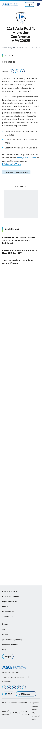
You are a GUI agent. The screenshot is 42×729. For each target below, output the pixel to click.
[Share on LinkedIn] (22, 71)
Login (29, 4)
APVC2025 (35, 48)
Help (4, 650)
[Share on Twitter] (17, 71)
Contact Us (6, 682)
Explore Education (10, 601)
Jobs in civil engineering (12, 639)
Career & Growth (9, 591)
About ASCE (7, 617)
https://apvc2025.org (26, 157)
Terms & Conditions (25, 712)
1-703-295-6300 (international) (15, 677)
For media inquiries (10, 644)
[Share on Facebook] (12, 71)
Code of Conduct (5, 712)
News (21, 48)
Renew (5, 634)
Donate (5, 624)
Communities (8, 611)
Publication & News (10, 596)
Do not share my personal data (36, 712)
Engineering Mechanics (16, 172)
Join (3, 629)
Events (5, 606)
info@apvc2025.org (11, 164)
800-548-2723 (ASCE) (11, 673)
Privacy (15, 713)
